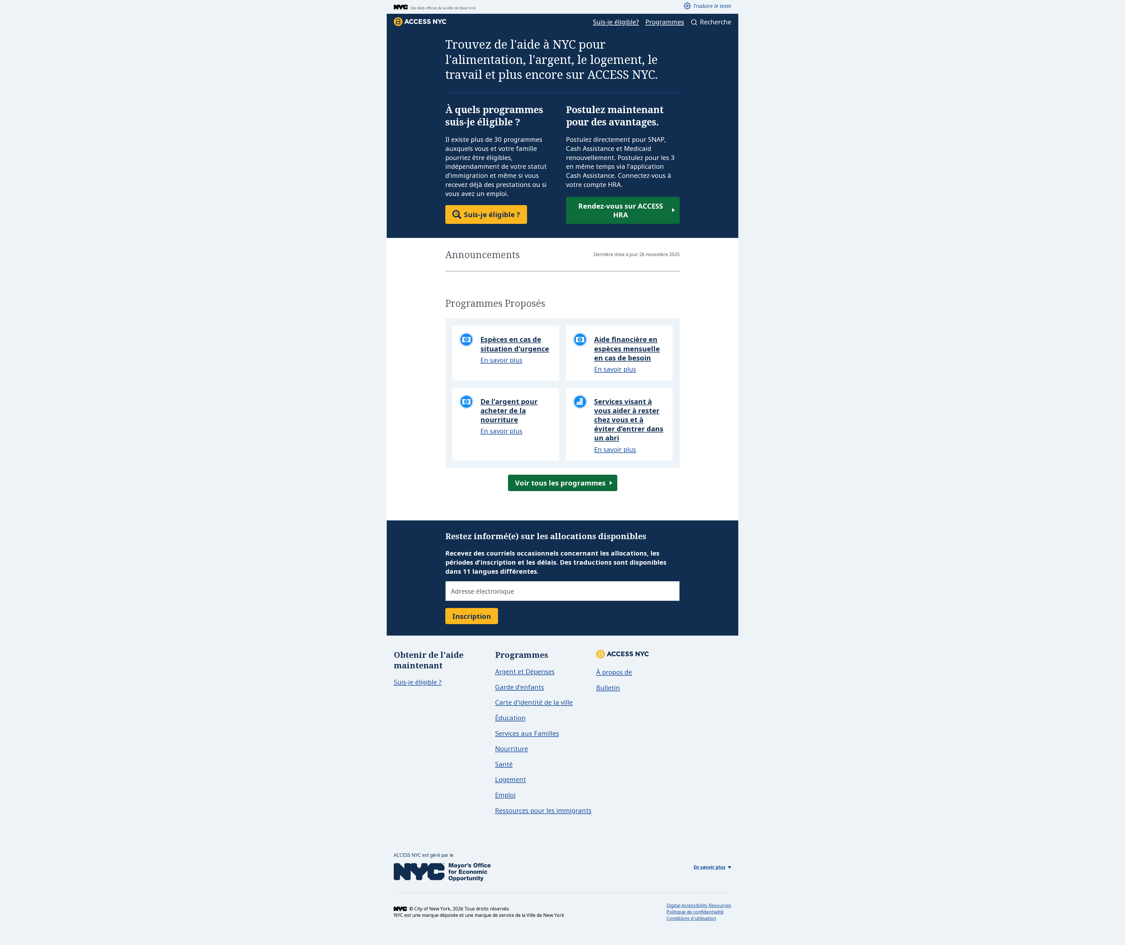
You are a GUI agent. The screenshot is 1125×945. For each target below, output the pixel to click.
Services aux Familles (527, 733)
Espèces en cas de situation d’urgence (514, 343)
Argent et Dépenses (525, 671)
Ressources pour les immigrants (543, 810)
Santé (504, 764)
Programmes (664, 22)
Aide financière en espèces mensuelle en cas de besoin (627, 348)
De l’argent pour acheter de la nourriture (509, 410)
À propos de (614, 672)
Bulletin (608, 687)
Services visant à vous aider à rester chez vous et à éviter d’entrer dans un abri (628, 419)
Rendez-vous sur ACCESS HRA (620, 210)
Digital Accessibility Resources (699, 905)
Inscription (471, 616)
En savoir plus (501, 359)
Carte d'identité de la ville (534, 702)
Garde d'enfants (519, 686)
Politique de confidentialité (695, 912)
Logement (510, 779)
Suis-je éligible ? (492, 214)
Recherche (715, 22)
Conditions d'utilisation (691, 918)
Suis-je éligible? (616, 22)
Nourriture (511, 748)
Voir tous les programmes (560, 483)
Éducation (510, 717)
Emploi (505, 794)
